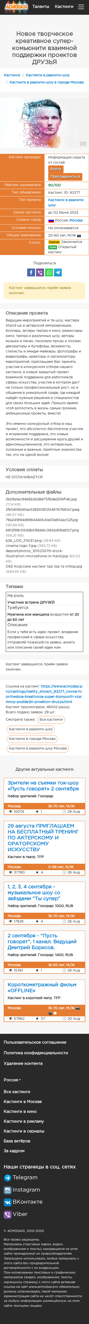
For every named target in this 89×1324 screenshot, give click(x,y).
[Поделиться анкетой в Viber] (40, 272)
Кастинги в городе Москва (32, 738)
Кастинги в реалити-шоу (48, 75)
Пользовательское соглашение (35, 1042)
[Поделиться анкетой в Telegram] (58, 272)
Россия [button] (11, 1080)
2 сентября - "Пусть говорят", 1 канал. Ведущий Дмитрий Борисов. (42, 942)
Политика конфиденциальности (36, 1053)
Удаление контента (23, 1064)
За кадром (14, 1151)
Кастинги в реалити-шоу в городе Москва (47, 82)
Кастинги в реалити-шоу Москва (38, 748)
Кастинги (64, 7)
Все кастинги (51, 719)
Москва (76, 220)
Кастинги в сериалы (24, 1131)
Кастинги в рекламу (24, 1121)
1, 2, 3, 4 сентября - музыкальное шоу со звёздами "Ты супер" (34, 893)
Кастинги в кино (20, 1112)
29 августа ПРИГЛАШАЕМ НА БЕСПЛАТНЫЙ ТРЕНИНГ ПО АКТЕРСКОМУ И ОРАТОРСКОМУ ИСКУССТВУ (43, 838)
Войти (55, 169)
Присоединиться (65, 176)
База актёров (17, 1141)
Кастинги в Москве (23, 1102)
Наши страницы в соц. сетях (40, 1167)
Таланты (40, 7)
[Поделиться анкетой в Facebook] (31, 272)
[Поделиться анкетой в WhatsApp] (49, 272)
